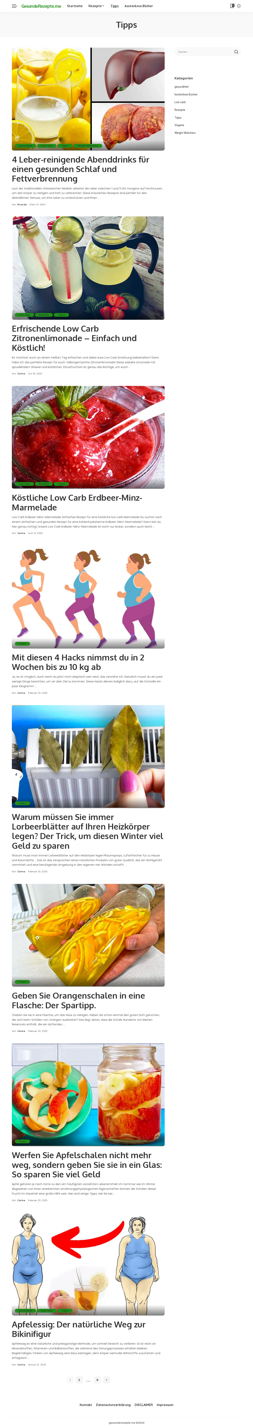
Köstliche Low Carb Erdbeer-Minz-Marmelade (77, 502)
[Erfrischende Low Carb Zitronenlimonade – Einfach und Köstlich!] (88, 268)
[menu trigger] (16, 6)
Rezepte (44, 314)
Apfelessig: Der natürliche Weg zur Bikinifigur (78, 1329)
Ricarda (22, 204)
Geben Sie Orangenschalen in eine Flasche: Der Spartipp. (78, 1000)
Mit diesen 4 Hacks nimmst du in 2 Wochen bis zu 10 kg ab (78, 662)
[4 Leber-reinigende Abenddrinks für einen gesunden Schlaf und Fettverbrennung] (88, 98)
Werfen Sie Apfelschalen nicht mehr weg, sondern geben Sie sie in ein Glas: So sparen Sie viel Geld (87, 1164)
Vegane (179, 125)
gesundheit (25, 145)
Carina (21, 373)
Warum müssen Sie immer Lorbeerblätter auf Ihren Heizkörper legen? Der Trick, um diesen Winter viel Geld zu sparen (87, 831)
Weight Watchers (87, 145)
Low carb (46, 145)
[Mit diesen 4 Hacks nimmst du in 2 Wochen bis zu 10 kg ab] (88, 596)
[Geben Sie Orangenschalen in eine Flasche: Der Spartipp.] (88, 935)
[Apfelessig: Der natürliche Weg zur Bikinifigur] (88, 1263)
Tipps (65, 145)
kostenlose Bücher (186, 94)
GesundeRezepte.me (41, 6)
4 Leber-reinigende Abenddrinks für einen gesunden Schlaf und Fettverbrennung (80, 169)
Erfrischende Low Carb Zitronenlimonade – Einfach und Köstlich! (74, 338)
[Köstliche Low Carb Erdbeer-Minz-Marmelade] (88, 437)
